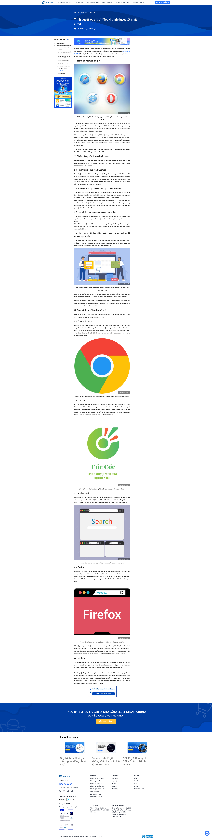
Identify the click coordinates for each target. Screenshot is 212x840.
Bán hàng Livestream (96, 783)
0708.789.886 (116, 816)
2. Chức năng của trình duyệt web (63, 45)
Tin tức (114, 783)
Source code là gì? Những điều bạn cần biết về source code (106, 761)
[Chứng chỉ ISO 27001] (66, 819)
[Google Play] (71, 799)
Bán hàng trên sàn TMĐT (98, 789)
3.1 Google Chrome (62, 68)
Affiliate (136, 786)
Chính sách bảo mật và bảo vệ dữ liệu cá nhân (73, 836)
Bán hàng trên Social (96, 781)
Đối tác (136, 778)
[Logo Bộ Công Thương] (147, 836)
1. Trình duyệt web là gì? (61, 43)
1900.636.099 (65, 784)
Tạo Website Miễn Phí (162, 2)
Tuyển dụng (115, 789)
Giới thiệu (115, 778)
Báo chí (136, 781)
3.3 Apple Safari (61, 73)
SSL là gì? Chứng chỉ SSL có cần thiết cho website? (135, 761)
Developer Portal (139, 789)
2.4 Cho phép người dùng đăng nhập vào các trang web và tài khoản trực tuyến (65, 62)
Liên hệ (114, 786)
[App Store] (63, 799)
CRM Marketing (95, 791)
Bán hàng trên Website (97, 778)
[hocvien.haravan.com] (48, 2)
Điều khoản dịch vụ (96, 836)
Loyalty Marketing (95, 794)
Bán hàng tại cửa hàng (97, 786)
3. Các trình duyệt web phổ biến (63, 66)
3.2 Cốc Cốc (60, 71)
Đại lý (135, 783)
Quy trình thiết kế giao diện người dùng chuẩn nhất (73, 761)
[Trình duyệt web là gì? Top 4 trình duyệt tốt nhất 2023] (74, 747)
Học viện (115, 781)
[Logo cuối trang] (64, 776)
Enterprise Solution (96, 797)
